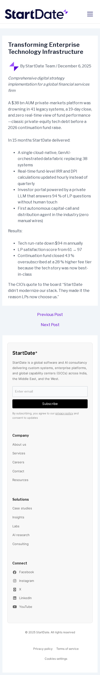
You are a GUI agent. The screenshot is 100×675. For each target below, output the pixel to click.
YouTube (25, 607)
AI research (21, 535)
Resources (20, 480)
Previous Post (50, 315)
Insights (18, 517)
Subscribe (50, 404)
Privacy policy (43, 649)
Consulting (20, 544)
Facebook (26, 572)
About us (19, 444)
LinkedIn (25, 598)
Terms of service (67, 649)
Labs (15, 526)
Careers (18, 462)
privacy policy (64, 413)
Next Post (50, 325)
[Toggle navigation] (90, 14)
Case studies (22, 508)
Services (18, 453)
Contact (18, 471)
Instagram (26, 581)
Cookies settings (56, 658)
